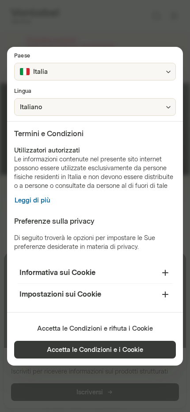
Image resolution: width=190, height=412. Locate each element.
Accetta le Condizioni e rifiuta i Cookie (95, 328)
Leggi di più (32, 200)
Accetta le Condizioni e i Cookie (95, 350)
